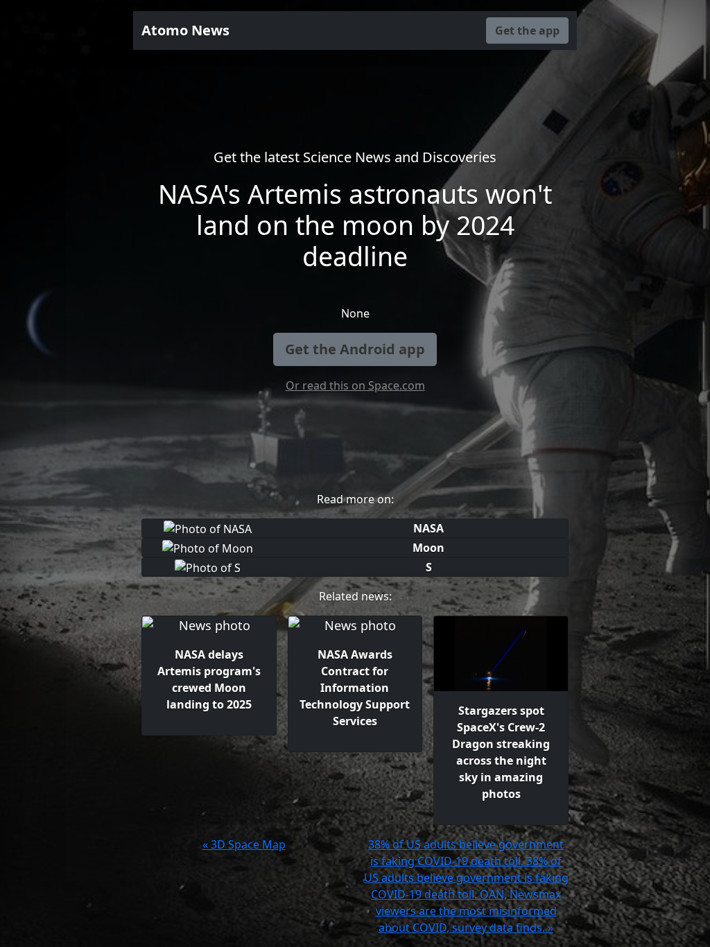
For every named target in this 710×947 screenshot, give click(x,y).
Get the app (527, 30)
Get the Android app (355, 349)
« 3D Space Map (244, 844)
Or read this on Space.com (355, 385)
